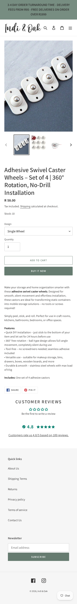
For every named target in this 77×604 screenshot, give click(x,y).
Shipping (25, 206)
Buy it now (38, 271)
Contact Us (15, 520)
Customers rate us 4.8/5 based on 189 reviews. (38, 435)
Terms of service (17, 510)
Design (7, 224)
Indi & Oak (43, 591)
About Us (13, 468)
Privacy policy (16, 499)
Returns (12, 489)
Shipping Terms (17, 479)
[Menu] (70, 28)
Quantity (9, 239)
